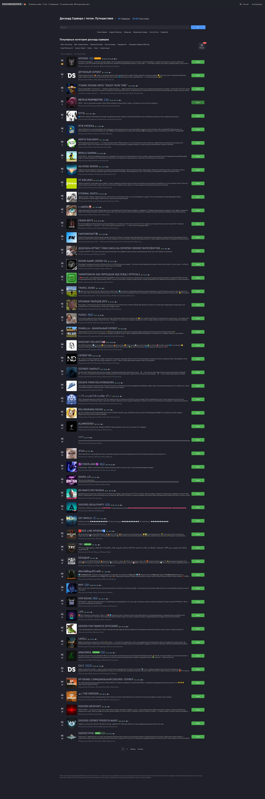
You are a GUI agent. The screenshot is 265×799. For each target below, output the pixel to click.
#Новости (97, 134)
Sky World (85, 518)
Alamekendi (86, 423)
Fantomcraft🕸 (88, 233)
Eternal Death (88, 193)
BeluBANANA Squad (90, 409)
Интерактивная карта (83, 4)
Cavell (82, 638)
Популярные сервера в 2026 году (139, 44)
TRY (80, 544)
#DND (103, 254)
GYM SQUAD (85, 598)
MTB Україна (86, 125)
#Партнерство (101, 119)
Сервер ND (85, 355)
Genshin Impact (105, 48)
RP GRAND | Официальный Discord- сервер (105, 679)
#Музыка (91, 174)
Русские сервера (110, 44)
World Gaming (87, 152)
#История (101, 309)
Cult (81, 665)
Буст (45, 4)
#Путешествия (83, 79)
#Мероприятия (103, 726)
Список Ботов (154, 32)
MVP (80, 584)
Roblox (89, 48)
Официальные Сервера (140, 32)
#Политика (111, 201)
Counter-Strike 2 (80, 48)
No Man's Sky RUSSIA (91, 490)
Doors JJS (84, 476)
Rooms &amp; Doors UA (92, 260)
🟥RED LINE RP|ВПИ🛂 (91, 530)
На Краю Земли (88, 166)
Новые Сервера (102, 32)
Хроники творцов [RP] (92, 301)
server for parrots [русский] (98, 626)
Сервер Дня (164, 32)
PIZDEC (82, 314)
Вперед (132, 749)
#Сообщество (109, 66)
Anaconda (84, 652)
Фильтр (202, 46)
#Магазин (91, 511)
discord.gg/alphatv (91, 504)
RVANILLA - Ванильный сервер (97, 328)
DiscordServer (14, 4)
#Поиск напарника (84, 66)
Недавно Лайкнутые (115, 32)
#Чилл (111, 282)
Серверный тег (122, 44)
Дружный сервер (89, 71)
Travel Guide (86, 287)
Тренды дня (127, 32)
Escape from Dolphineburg (96, 382)
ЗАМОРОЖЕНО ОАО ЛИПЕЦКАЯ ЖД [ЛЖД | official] (109, 274)
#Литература (102, 403)
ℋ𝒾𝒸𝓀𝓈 (81, 450)
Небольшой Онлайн (96, 44)
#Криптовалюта (108, 363)
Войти (198, 62)
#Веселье (101, 79)
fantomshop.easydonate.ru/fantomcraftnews (92, 242)
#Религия (91, 741)
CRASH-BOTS (85, 220)
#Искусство (97, 215)
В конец (140, 749)
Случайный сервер (67, 4)
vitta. (81, 113)
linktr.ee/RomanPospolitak (86, 296)
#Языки (99, 228)
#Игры (102, 66)
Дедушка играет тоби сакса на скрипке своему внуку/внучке (119, 248)
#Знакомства (106, 106)
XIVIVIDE (83, 58)
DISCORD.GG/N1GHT (89, 706)
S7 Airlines (85, 179)
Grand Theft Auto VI (67, 48)
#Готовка (112, 323)
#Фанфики (97, 254)
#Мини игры (102, 417)
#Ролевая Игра (124, 93)
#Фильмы (98, 457)
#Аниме (116, 66)
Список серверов (66, 54)
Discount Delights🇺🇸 (91, 341)
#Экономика (120, 336)
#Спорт (90, 134)
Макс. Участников (66, 44)
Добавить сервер (35, 4)
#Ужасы (99, 579)
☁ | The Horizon (88, 693)
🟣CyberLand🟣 (88, 464)
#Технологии (114, 93)
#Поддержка (92, 119)
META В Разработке (90, 99)
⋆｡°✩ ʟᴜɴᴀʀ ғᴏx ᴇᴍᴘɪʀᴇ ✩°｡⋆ (95, 395)
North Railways (88, 139)
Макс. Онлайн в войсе (81, 44)
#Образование (107, 376)
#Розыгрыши (95, 66)
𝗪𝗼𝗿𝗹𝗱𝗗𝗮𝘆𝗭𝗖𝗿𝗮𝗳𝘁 (89, 571)
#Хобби (103, 134)
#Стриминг (91, 687)
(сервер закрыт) (89, 368)
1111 (81, 437)
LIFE (80, 611)
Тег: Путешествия (80, 54)
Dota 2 (96, 48)
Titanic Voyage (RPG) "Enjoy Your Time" (103, 85)
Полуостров (86, 733)
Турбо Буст (98, 58)
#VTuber (80, 254)
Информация (54, 4)
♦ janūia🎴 (85, 206)
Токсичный (87, 544)
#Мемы (90, 79)
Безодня (83, 557)
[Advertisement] (132, 759)
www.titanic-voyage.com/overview (88, 93)
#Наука (99, 376)
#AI (114, 174)
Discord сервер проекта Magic (98, 720)
